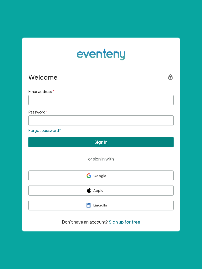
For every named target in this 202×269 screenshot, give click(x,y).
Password (38, 112)
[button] (101, 175)
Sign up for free (124, 222)
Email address (41, 91)
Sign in (101, 142)
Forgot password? (44, 130)
